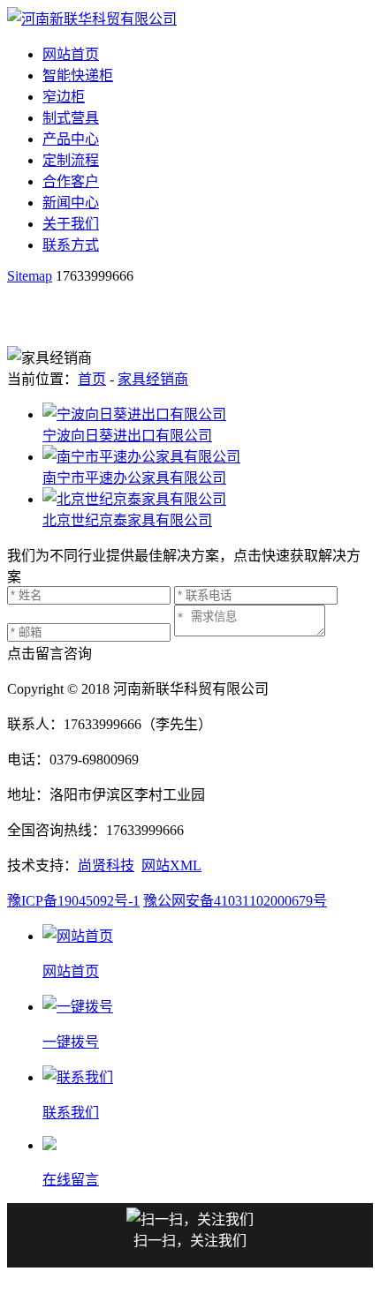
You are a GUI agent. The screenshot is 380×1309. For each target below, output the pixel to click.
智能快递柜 (77, 75)
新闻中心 (70, 202)
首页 (92, 379)
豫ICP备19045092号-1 (73, 900)
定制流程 (70, 160)
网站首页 (70, 54)
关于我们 (70, 223)
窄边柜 (63, 96)
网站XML (171, 865)
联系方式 (70, 244)
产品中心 (70, 139)
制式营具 (70, 117)
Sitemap (29, 275)
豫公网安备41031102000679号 (235, 900)
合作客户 (70, 181)
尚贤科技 (106, 865)
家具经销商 (153, 379)
